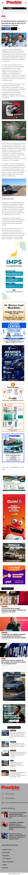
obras (22, 467)
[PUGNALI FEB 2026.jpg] (14, 447)
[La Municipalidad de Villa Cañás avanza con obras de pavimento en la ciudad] (5, 744)
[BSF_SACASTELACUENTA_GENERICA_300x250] (14, 713)
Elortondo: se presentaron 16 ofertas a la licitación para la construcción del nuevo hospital (18, 754)
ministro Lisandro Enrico (14, 467)
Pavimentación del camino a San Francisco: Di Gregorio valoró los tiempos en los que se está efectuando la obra (18, 734)
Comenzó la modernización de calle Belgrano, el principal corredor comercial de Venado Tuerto (18, 774)
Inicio (2, 11)
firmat (7, 467)
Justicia (3, 658)
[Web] (14, 574)
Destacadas (4, 606)
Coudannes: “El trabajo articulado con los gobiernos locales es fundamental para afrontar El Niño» (13, 636)
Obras (5, 11)
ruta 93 (3, 469)
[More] (19, 28)
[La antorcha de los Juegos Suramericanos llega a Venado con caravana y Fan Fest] (14, 598)
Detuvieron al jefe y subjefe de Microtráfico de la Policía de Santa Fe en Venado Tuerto (13, 662)
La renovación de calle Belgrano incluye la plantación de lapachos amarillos (17, 764)
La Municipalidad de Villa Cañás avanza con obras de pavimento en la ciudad (18, 745)
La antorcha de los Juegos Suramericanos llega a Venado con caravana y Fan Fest (13, 610)
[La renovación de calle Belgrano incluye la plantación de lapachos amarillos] (5, 763)
